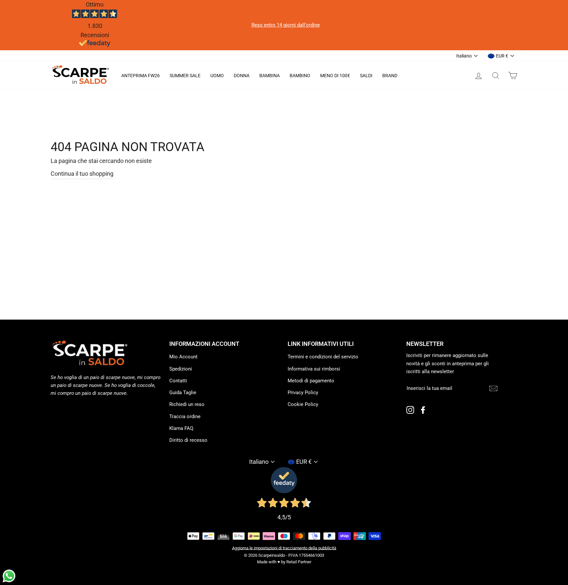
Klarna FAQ (181, 428)
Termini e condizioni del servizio (323, 357)
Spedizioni (180, 369)
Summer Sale (185, 75)
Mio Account (183, 357)
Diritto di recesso (188, 440)
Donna (241, 75)
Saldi (366, 75)
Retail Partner (298, 561)
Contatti (178, 381)
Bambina (269, 75)
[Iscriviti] (493, 388)
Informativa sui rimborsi (314, 369)
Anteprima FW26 (140, 75)
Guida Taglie (182, 392)
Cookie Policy (303, 404)
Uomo (217, 75)
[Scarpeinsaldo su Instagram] (410, 410)
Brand (389, 75)
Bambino (300, 75)
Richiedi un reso (186, 404)
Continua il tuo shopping (82, 173)
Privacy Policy (303, 392)
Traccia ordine (185, 416)
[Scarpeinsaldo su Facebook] (423, 410)
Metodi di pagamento (311, 381)
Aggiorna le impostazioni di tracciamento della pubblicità (284, 547)
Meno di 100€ (335, 75)
